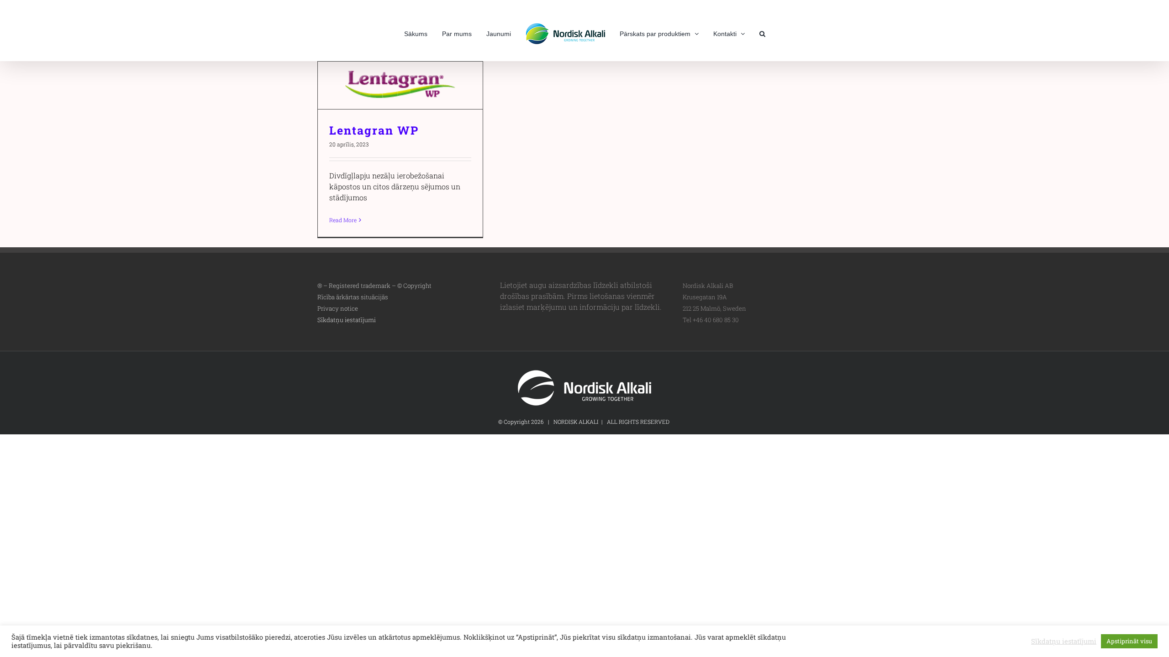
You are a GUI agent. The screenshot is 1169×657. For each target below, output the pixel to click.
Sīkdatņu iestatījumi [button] (346, 320)
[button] (747, 32)
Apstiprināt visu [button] (1129, 641)
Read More (343, 220)
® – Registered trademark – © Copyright (374, 286)
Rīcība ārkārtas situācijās (352, 297)
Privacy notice (337, 308)
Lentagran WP (400, 85)
